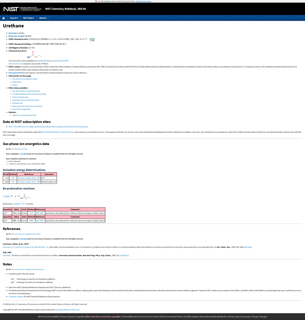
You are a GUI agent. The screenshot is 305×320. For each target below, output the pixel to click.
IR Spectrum (17, 103)
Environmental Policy (173, 316)
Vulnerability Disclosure (132, 316)
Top (12, 149)
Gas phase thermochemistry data (26, 91)
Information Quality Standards (212, 316)
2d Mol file (42, 60)
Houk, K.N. (29, 247)
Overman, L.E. (8, 247)
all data (248, 247)
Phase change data (20, 97)
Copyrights (80, 316)
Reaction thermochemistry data (25, 100)
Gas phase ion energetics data (24, 78)
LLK (7, 164)
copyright (22, 154)
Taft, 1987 (39, 213)
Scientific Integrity (191, 316)
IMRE (31, 220)
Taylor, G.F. (19, 247)
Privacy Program (67, 316)
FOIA (161, 316)
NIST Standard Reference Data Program (57, 132)
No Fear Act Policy (150, 316)
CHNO (7, 196)
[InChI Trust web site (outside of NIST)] (92, 41)
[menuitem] (3, 18)
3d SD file (65, 60)
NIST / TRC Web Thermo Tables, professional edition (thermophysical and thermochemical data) (48, 126)
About (42, 18)
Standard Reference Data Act (67, 309)
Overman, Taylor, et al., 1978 (29, 178)
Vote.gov (263, 316)
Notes (14, 85)
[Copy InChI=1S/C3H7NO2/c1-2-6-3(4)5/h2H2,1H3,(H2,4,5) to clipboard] (86, 39)
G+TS (31, 213)
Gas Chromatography (21, 109)
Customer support (16, 296)
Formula (12, 33)
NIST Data (27, 18)
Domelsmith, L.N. (42, 247)
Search (13, 18)
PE (13, 178)
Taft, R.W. (6, 255)
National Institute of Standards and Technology (23, 9)
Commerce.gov (233, 316)
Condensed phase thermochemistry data (29, 94)
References (17, 82)
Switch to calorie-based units (24, 115)
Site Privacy (43, 316)
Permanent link (16, 72)
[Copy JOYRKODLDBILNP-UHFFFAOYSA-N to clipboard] (66, 44)
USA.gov (255, 316)
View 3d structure (16, 63)
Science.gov (246, 316)
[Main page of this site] (3, 18)
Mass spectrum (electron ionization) (27, 106)
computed (56, 60)
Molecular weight (16, 36)
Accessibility (54, 316)
